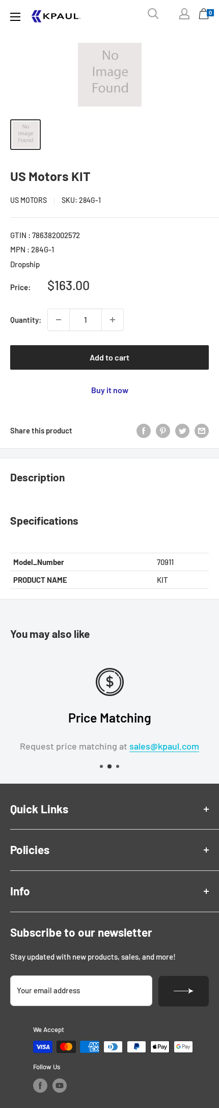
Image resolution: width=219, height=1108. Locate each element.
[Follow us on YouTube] (59, 1085)
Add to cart (109, 357)
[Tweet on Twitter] (182, 430)
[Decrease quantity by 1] (58, 319)
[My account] (184, 13)
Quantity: (25, 319)
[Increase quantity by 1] (112, 319)
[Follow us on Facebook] (40, 1085)
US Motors (28, 200)
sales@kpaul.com (164, 746)
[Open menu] (15, 17)
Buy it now (109, 390)
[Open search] (153, 13)
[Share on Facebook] (143, 430)
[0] (204, 16)
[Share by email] (202, 430)
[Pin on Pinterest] (163, 430)
